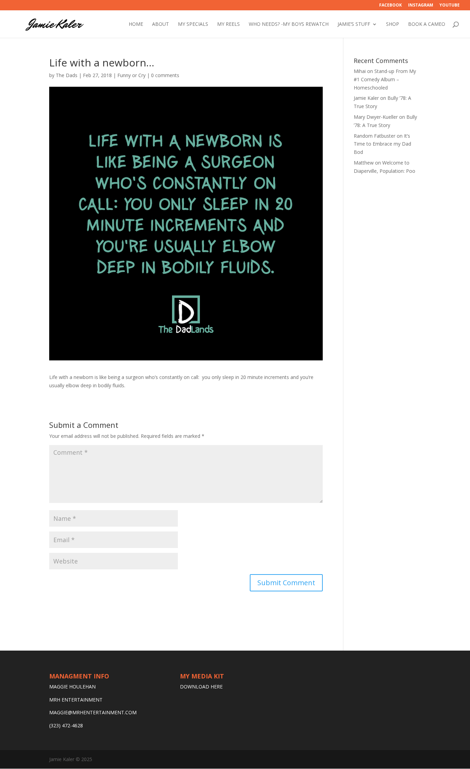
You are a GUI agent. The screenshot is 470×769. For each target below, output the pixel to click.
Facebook (390, 5)
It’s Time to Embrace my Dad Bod (382, 144)
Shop (392, 24)
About (160, 24)
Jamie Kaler (366, 98)
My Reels (228, 24)
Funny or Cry (131, 75)
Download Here (201, 686)
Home (136, 24)
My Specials (193, 24)
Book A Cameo (426, 24)
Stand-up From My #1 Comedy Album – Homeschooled (385, 79)
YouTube (449, 5)
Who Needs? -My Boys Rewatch (289, 24)
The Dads (66, 75)
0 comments (165, 75)
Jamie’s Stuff (354, 24)
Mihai (360, 71)
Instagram (420, 5)
